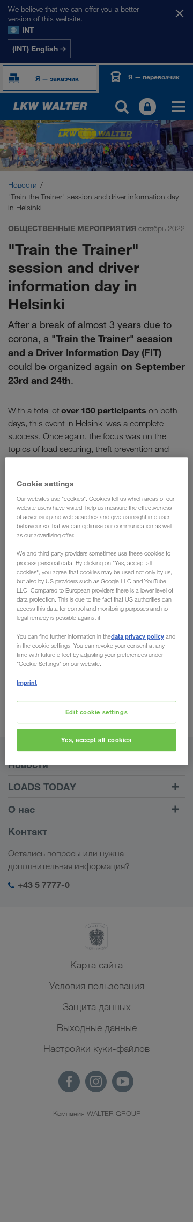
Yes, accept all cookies (96, 740)
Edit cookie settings (96, 712)
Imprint (27, 682)
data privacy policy (137, 636)
